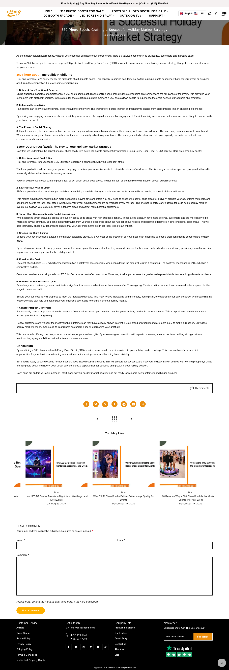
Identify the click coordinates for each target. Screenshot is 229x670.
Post (47, 492)
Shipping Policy (24, 649)
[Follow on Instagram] (83, 647)
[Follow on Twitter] (76, 647)
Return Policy (23, 638)
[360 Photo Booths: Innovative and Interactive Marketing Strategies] (131, 419)
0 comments (202, 388)
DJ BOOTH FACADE (58, 15)
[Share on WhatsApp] (143, 404)
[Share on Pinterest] (105, 404)
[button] (192, 13)
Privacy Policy (23, 644)
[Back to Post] (114, 419)
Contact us (120, 644)
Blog (117, 654)
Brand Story (121, 638)
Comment (22, 554)
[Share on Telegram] (124, 404)
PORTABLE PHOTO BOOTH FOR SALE (139, 11)
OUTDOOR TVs (130, 15)
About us (119, 649)
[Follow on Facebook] (69, 647)
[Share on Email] (133, 404)
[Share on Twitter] (96, 404)
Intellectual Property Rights (30, 660)
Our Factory (121, 633)
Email (121, 540)
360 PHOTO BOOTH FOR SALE (82, 11)
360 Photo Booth (28, 74)
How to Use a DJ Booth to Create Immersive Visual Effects (115, 496)
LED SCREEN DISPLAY (96, 15)
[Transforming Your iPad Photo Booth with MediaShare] (97, 419)
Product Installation (125, 627)
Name (20, 540)
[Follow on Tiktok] (105, 647)
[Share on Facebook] (86, 404)
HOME (48, 11)
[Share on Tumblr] (114, 404)
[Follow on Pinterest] (91, 647)
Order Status (23, 633)
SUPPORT (156, 15)
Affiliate (20, 627)
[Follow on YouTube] (98, 647)
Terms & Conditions (26, 654)
